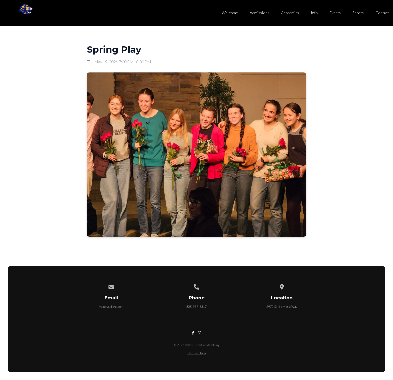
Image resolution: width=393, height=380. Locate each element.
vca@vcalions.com (111, 306)
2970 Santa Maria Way (281, 306)
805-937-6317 (196, 306)
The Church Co (196, 353)
